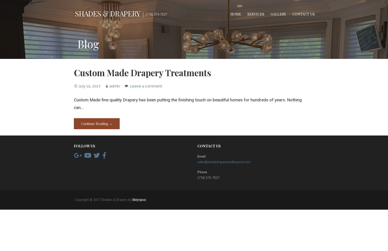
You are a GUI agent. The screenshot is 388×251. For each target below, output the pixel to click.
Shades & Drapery (107, 13)
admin (114, 86)
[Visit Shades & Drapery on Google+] (78, 156)
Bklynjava (139, 200)
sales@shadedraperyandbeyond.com (223, 162)
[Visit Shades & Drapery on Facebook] (104, 156)
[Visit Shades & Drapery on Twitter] (97, 156)
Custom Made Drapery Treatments (142, 72)
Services (255, 14)
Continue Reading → (96, 123)
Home (235, 14)
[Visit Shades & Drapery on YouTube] (87, 156)
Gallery (278, 14)
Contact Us (303, 14)
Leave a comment (146, 86)
